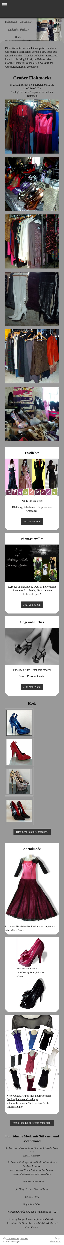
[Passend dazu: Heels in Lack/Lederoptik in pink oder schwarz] (32, 952)
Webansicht (55, 1241)
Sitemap (24, 1238)
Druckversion (12, 1238)
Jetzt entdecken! (32, 521)
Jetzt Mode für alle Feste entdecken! (32, 1122)
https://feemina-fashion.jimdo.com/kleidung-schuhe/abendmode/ (29, 1099)
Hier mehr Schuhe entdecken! (32, 831)
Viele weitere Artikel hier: (20, 1095)
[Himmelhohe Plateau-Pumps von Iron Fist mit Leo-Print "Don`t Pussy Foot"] (19, 781)
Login (58, 1238)
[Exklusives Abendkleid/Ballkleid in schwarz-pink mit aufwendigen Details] (32, 890)
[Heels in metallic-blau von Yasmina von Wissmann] (19, 723)
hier (20, 1106)
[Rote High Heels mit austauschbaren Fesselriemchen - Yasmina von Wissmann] (19, 752)
